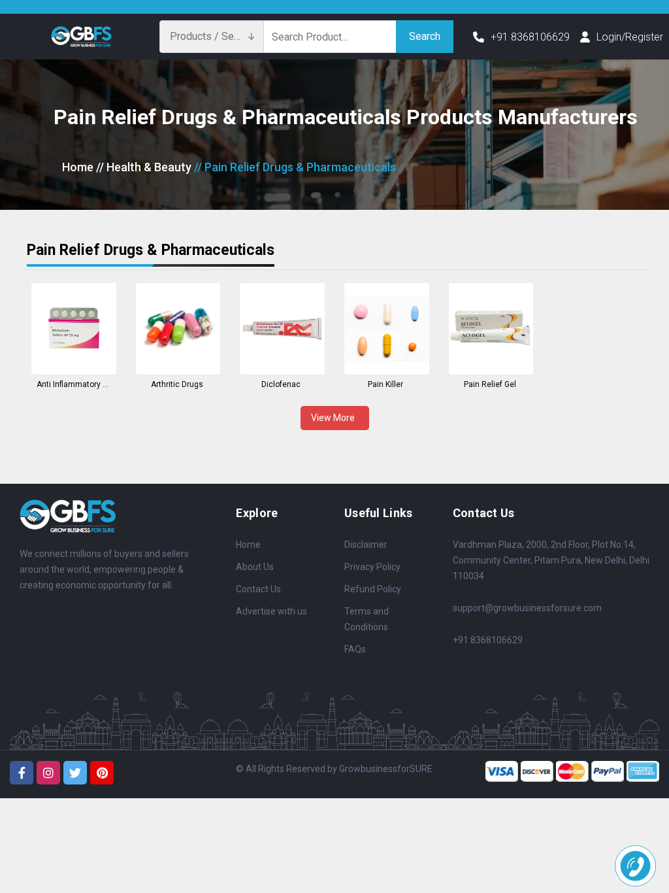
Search (424, 36)
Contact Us (258, 589)
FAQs (355, 649)
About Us (255, 567)
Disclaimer (365, 544)
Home (77, 167)
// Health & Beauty (143, 167)
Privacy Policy (372, 567)
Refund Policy (372, 589)
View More (335, 418)
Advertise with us (271, 611)
